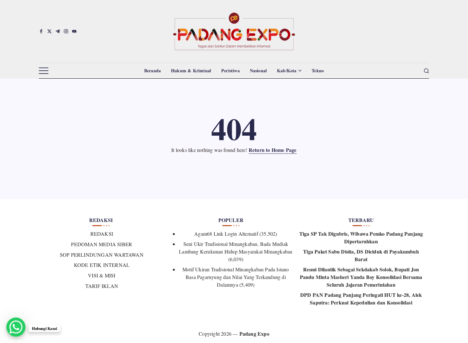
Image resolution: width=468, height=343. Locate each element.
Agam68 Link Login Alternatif (226, 233)
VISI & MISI (101, 275)
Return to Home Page (273, 150)
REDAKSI (101, 233)
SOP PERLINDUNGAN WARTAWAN (102, 254)
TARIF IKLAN (101, 285)
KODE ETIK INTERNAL (102, 264)
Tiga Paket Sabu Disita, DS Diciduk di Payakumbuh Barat (361, 255)
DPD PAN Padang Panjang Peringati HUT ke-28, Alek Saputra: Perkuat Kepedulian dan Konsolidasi (361, 298)
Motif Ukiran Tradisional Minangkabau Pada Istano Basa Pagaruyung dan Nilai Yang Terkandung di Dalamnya (235, 277)
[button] (43, 71)
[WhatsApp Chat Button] (15, 327)
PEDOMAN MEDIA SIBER (101, 244)
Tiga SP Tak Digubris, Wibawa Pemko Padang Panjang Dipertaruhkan (361, 237)
